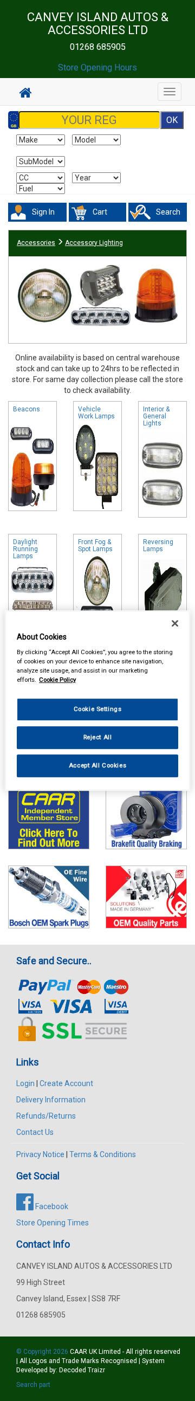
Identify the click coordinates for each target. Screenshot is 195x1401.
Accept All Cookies (97, 765)
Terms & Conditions (102, 1154)
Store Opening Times (52, 1222)
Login (25, 1083)
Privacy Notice (40, 1154)
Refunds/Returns (46, 1116)
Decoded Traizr (82, 1370)
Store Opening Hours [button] (97, 67)
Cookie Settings (98, 709)
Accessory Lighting (94, 243)
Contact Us (35, 1132)
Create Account (66, 1083)
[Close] (175, 623)
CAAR (78, 1351)
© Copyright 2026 (43, 1351)
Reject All (97, 737)
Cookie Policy (57, 679)
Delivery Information (51, 1099)
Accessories (36, 243)
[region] (97, 700)
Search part (33, 1385)
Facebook (51, 1206)
